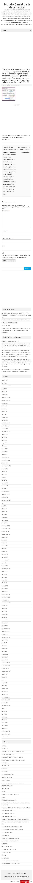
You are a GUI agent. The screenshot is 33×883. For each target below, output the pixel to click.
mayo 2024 (4, 411)
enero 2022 (4, 488)
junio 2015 (4, 714)
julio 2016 (4, 677)
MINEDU (4, 791)
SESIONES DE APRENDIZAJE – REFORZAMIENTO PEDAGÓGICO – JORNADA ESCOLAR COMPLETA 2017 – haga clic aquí (16, 345)
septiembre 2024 (6, 400)
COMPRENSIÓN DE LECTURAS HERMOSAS (12, 757)
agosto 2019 (5, 571)
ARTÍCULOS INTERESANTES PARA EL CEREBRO (13, 751)
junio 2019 (4, 577)
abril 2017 (4, 651)
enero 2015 (4, 728)
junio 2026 (4, 383)
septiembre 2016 (6, 671)
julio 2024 (4, 406)
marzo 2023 (5, 448)
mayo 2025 (4, 394)
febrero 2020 (5, 554)
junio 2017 (4, 645)
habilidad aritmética (7, 777)
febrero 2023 (5, 451)
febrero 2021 (5, 520)
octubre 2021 (5, 497)
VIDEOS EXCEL (5, 858)
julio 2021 (4, 505)
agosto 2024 (5, 403)
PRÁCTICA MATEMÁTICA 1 (8, 810)
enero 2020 (4, 557)
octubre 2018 (5, 600)
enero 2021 (4, 523)
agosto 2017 (5, 640)
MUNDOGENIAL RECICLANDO (9, 800)
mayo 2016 (4, 682)
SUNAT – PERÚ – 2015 (7, 846)
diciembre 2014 (6, 731)
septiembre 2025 (6, 386)
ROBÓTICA (4, 843)
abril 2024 (4, 414)
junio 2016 (4, 680)
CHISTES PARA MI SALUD (8, 754)
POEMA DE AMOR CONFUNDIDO (10, 322)
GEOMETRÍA (5, 771)
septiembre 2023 (6, 431)
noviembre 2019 (6, 563)
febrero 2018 (5, 622)
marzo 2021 (5, 517)
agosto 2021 (5, 503)
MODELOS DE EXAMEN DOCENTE (10, 794)
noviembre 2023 (6, 426)
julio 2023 (4, 437)
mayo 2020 (4, 545)
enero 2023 (4, 454)
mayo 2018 (4, 614)
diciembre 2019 (6, 560)
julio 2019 (4, 574)
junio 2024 (4, 408)
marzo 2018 (5, 620)
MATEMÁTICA (5, 788)
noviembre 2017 (6, 631)
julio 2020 (4, 540)
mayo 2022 (4, 477)
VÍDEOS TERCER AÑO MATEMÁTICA (11, 863)
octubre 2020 (5, 531)
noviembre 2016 (6, 665)
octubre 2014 (5, 737)
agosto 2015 (5, 708)
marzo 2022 (5, 483)
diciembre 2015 (6, 697)
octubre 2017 (5, 634)
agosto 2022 (5, 468)
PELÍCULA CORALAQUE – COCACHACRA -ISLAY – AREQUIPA (16, 807)
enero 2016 (4, 694)
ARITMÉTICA (5, 748)
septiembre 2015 (6, 705)
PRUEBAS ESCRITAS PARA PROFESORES (12, 826)
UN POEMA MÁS (6, 325)
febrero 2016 (5, 691)
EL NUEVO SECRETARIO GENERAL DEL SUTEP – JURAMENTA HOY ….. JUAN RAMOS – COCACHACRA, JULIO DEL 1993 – (16, 315)
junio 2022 (4, 474)
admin (6, 85)
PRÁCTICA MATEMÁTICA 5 (8, 816)
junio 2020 (4, 543)
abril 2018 (4, 617)
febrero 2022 (5, 485)
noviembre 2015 (6, 699)
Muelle (3, 797)
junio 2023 (4, 440)
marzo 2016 (5, 688)
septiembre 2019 (6, 568)
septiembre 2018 (6, 602)
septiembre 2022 (6, 465)
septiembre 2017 (6, 637)
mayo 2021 (4, 511)
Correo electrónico (7, 238)
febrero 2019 (5, 588)
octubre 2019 (5, 565)
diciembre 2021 (6, 491)
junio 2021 (4, 508)
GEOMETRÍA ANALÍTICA (8, 774)
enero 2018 (4, 625)
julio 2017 (4, 642)
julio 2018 (4, 608)
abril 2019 (4, 582)
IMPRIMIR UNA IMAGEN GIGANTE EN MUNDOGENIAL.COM (16, 320)
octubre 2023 (5, 428)
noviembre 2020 (6, 528)
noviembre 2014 (6, 734)
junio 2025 (4, 391)
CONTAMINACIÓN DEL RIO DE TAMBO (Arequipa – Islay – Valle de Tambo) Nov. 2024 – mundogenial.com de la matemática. (16, 330)
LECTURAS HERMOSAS (7, 785)
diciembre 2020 (6, 525)
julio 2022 (4, 471)
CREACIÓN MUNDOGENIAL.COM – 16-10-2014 (13, 760)
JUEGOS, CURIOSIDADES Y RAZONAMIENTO (13, 783)
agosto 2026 (5, 380)
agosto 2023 (5, 434)
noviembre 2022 (6, 460)
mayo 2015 (4, 717)
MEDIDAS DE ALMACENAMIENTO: (10, 341)
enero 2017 (4, 660)
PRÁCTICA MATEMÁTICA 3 (8, 813)
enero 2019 (4, 591)
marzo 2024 (5, 417)
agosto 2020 (5, 537)
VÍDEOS (4, 855)
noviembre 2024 (6, 397)
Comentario (5, 210)
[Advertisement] (16, 50)
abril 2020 (4, 548)
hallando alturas (6, 780)
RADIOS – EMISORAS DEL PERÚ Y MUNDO (12, 829)
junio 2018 (4, 611)
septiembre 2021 (6, 500)
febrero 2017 (5, 657)
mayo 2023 (4, 443)
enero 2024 (4, 420)
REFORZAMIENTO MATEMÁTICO (10, 841)
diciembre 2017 (6, 628)
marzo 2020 (5, 551)
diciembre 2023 (6, 423)
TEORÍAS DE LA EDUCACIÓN (9, 849)
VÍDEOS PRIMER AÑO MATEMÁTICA (11, 861)
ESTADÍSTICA (5, 763)
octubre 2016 (5, 668)
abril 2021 (4, 514)
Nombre (4, 231)
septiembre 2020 (6, 534)
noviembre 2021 (6, 494)
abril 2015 (4, 719)
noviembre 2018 (6, 597)
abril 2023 (4, 446)
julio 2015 (4, 711)
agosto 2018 (5, 605)
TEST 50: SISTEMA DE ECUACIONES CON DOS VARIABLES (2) (23, 149)
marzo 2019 (5, 585)
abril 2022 (4, 480)
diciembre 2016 (6, 662)
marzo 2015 (5, 722)
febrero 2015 (5, 725)
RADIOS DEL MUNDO (7, 832)
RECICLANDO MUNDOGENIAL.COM (10, 838)
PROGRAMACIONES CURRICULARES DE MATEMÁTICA (15, 819)
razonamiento (5, 835)
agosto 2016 (5, 674)
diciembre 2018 (6, 594)
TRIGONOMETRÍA (6, 852)
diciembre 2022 (6, 457)
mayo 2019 (4, 580)
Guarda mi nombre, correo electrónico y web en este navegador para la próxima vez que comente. (16, 256)
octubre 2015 (5, 702)
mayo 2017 (4, 648)
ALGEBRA (10, 135)
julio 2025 (4, 388)
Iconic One (12, 881)
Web (3, 246)
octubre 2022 (5, 463)
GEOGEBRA (5, 768)
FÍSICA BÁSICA (5, 765)
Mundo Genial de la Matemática (17, 6)
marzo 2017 (5, 654)
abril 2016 (4, 685)
